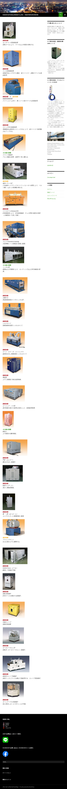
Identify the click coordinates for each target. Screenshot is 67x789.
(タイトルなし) (7, 772)
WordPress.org (51, 198)
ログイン (49, 189)
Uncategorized (51, 177)
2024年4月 (50, 165)
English (7, 723)
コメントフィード (52, 195)
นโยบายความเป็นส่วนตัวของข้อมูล (10, 787)
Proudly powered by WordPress (27, 787)
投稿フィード (51, 192)
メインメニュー (65, 15)
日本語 (7, 724)
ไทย (6, 726)
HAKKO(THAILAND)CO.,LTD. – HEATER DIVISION (20, 15)
